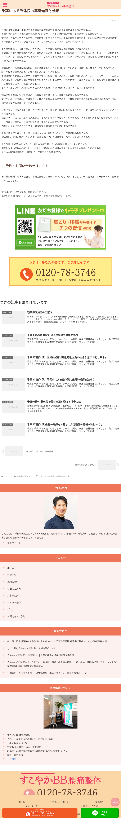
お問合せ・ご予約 (16, 616)
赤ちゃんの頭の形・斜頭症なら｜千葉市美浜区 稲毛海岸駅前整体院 (40, 655)
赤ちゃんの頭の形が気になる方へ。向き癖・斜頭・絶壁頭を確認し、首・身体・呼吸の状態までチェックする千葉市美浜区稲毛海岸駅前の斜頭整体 (62, 664)
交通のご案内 (14, 588)
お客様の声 (12, 595)
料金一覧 (11, 574)
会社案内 (99, 802)
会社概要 (11, 759)
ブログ (10, 609)
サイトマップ (31, 806)
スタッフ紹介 (14, 602)
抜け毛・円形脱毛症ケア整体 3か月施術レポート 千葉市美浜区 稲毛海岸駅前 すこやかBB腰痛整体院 (57, 641)
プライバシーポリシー (60, 802)
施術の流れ (12, 581)
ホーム (10, 568)
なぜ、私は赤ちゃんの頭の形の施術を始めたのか (31, 648)
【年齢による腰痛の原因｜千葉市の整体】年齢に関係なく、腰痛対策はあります (47, 673)
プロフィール (14, 543)
